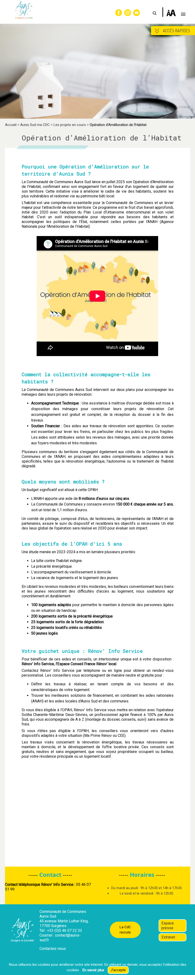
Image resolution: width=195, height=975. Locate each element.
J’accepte (118, 970)
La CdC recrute (125, 930)
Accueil (10, 125)
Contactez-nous (52, 948)
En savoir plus (93, 970)
